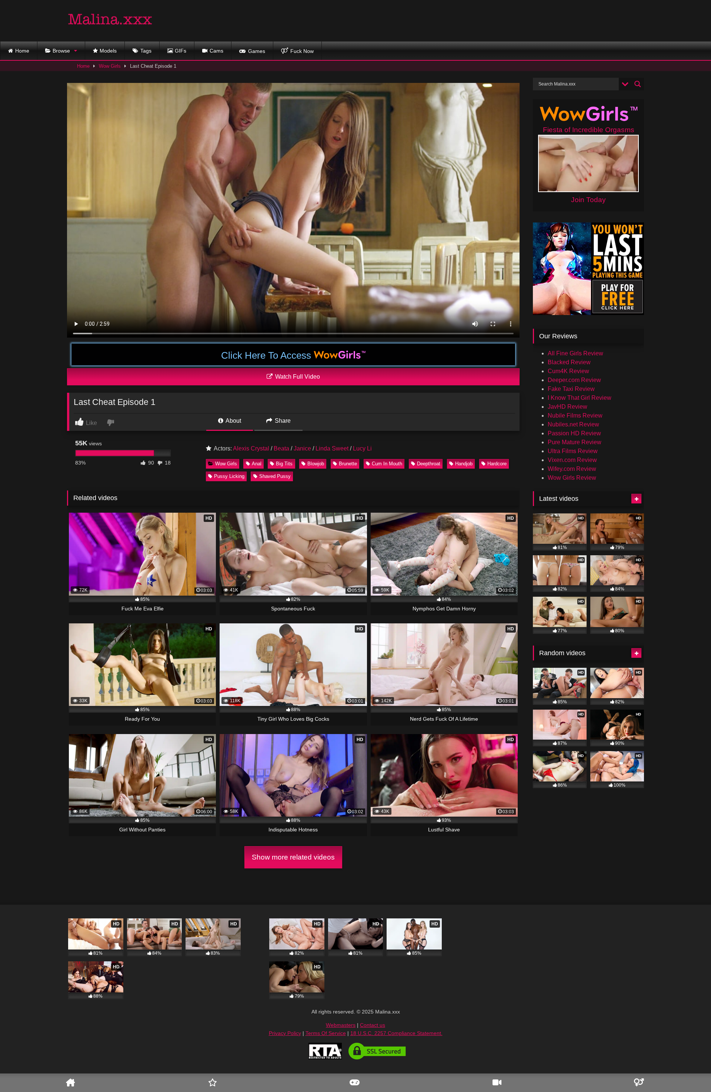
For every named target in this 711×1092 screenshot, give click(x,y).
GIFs (180, 51)
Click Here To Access (267, 355)
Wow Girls (110, 66)
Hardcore (497, 463)
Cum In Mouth (387, 463)
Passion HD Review (574, 433)
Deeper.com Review (574, 380)
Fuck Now (302, 51)
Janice (302, 448)
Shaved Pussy (275, 476)
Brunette (348, 463)
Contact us (372, 1025)
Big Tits (284, 463)
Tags (145, 51)
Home (22, 51)
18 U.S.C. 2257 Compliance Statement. (396, 1033)
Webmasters (341, 1025)
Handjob (464, 463)
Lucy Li (362, 448)
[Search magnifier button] (637, 84)
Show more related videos (293, 857)
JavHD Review (567, 406)
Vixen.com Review (572, 460)
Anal (256, 463)
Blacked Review (569, 362)
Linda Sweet (332, 448)
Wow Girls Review (572, 478)
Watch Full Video (297, 377)
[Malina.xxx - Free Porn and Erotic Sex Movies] (110, 21)
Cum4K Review (568, 371)
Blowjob (315, 463)
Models (108, 51)
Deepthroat (428, 463)
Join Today (588, 200)
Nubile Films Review (575, 415)
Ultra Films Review (573, 451)
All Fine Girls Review (575, 353)
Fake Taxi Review (571, 389)
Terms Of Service (326, 1033)
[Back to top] (693, 1064)
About (232, 421)
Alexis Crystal (251, 448)
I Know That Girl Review (579, 398)
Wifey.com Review (572, 469)
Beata (281, 448)
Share (282, 421)
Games (256, 51)
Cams (216, 51)
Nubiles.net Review (573, 424)
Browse (61, 51)
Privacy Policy (285, 1033)
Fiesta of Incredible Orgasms (588, 130)
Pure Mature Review (574, 442)
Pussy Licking (229, 476)
